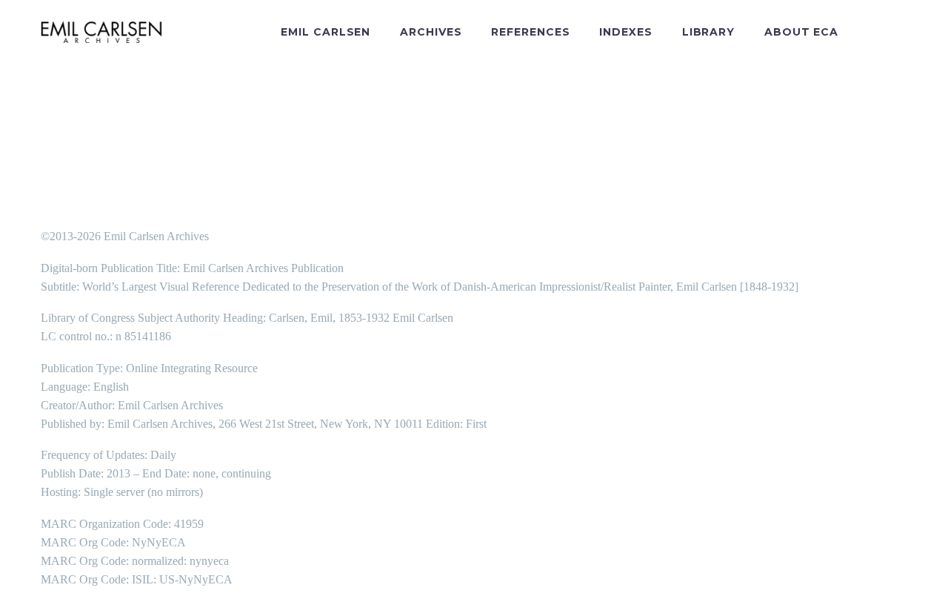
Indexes (625, 32)
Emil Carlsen (325, 32)
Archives (430, 32)
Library (708, 32)
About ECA (801, 32)
